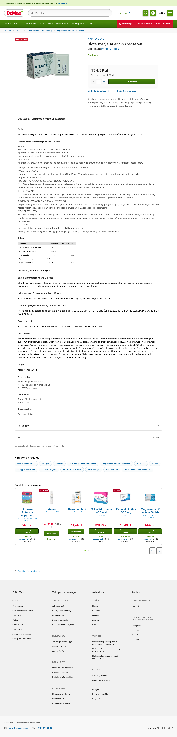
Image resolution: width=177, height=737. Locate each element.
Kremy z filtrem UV (100, 694)
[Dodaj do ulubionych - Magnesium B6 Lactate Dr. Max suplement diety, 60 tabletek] (159, 491)
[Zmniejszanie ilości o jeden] (93, 81)
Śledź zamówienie (60, 620)
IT (172, 728)
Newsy (95, 606)
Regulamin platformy (61, 694)
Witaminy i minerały (26, 463)
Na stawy (141, 463)
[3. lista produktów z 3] (92, 550)
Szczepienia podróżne (21, 639)
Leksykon (96, 615)
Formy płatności (59, 615)
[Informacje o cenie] (51, 527)
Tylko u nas (30, 23)
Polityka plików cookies (62, 677)
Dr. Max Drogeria (110, 48)
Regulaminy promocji (61, 703)
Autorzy (95, 620)
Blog (90, 23)
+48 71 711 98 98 (44, 728)
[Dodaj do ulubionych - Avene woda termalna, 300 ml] (61, 491)
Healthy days (93, 469)
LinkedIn (135, 639)
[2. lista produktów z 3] (88, 550)
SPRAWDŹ (63, 3)
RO (169, 728)
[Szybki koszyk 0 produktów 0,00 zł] (170, 13)
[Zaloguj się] (153, 13)
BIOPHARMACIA (96, 39)
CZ (161, 728)
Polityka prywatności (61, 672)
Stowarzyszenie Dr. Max (22, 611)
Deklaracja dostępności (62, 668)
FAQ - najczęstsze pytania (63, 625)
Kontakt (135, 606)
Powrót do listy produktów (29, 571)
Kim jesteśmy (18, 606)
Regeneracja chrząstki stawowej (116, 463)
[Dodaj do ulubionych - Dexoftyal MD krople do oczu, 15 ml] (85, 491)
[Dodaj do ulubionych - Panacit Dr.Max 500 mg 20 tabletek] (134, 491)
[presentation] (27, 497)
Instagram (136, 625)
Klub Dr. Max (46, 23)
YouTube (136, 635)
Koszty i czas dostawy (61, 611)
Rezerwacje (62, 23)
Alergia (95, 685)
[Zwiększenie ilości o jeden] (104, 81)
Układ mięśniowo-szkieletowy (83, 463)
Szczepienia (78, 23)
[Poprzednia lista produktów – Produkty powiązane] (152, 550)
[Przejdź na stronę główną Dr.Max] (14, 13)
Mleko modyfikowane (101, 680)
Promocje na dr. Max (72, 469)
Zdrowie (59, 463)
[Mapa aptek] (119, 13)
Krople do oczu (98, 699)
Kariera (15, 620)
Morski (155, 463)
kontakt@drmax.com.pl (18, 728)
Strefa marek (17, 625)
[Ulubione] (145, 13)
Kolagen (45, 463)
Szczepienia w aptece (21, 634)
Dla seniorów (112, 469)
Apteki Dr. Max (58, 651)
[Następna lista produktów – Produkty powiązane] (159, 550)
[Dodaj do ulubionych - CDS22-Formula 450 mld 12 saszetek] (110, 491)
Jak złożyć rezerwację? (62, 641)
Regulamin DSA (59, 698)
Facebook (136, 630)
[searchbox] (70, 13)
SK (165, 728)
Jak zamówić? (58, 606)
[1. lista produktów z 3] (85, 551)
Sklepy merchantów (26, 469)
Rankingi (96, 611)
